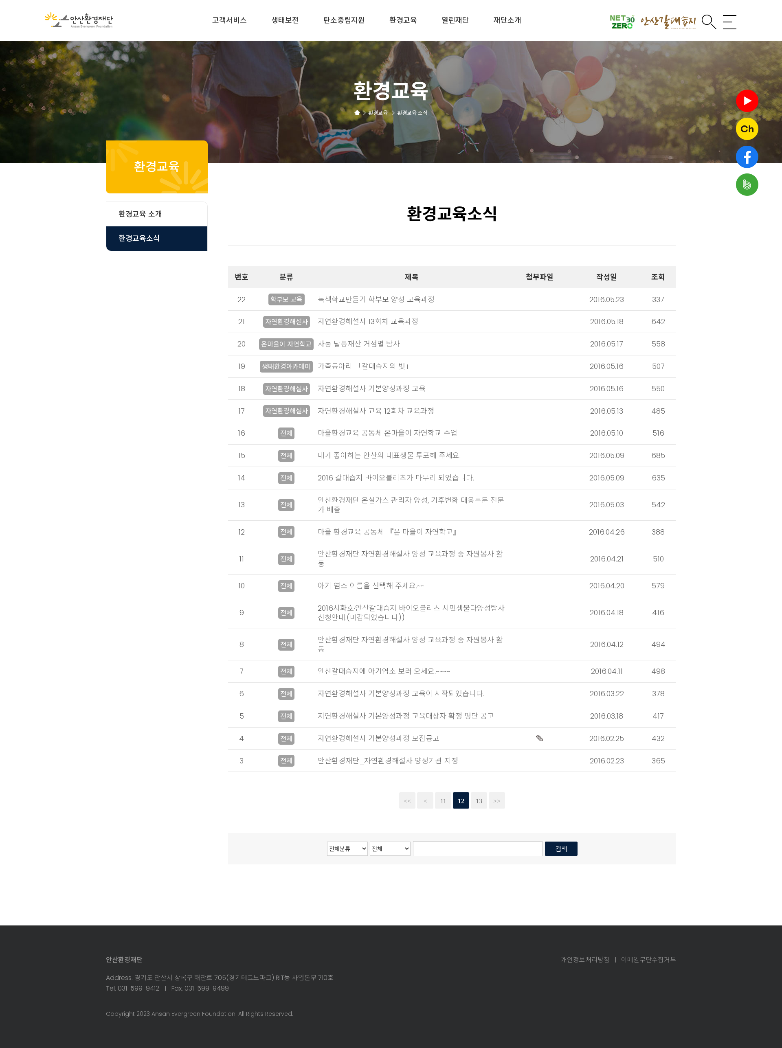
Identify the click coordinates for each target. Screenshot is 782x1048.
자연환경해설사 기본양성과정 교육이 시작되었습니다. (401, 693)
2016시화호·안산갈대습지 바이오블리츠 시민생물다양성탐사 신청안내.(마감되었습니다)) (411, 613)
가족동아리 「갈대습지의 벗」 (365, 366)
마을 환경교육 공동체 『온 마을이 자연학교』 (389, 532)
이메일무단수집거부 (648, 960)
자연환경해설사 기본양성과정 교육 (372, 389)
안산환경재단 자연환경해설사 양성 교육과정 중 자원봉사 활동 (410, 558)
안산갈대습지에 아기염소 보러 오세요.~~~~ (384, 671)
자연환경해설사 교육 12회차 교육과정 (376, 411)
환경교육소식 (139, 238)
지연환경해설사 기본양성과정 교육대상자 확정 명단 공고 (406, 716)
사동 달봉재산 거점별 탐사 (359, 344)
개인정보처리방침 (585, 960)
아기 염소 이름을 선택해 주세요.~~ (371, 586)
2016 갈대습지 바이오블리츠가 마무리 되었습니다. (396, 478)
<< (407, 801)
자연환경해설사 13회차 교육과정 (368, 321)
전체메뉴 (730, 22)
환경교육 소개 (140, 214)
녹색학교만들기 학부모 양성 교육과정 (376, 299)
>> (497, 801)
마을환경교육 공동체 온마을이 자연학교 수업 (387, 433)
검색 (709, 22)
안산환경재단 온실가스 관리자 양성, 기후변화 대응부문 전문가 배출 (411, 505)
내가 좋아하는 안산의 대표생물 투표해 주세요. (389, 455)
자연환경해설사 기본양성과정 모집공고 (378, 738)
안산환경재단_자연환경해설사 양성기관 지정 (388, 761)
